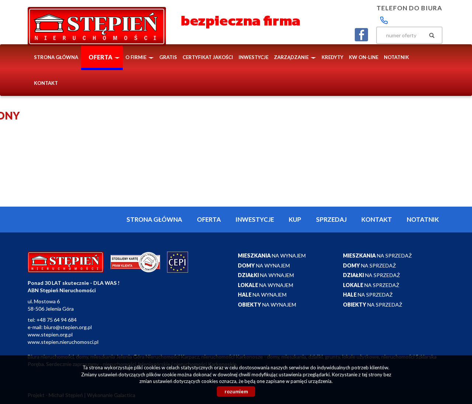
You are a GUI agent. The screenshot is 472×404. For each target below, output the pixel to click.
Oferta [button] (101, 57)
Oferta (209, 219)
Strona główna (56, 57)
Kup (295, 219)
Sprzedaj (331, 219)
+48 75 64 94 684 (57, 320)
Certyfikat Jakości (208, 57)
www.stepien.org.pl (50, 334)
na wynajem (272, 255)
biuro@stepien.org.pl (68, 327)
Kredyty (332, 57)
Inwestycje (253, 57)
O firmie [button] (136, 57)
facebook (361, 34)
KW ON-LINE (363, 57)
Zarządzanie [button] (292, 57)
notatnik (396, 57)
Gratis (168, 57)
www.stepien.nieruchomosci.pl (63, 342)
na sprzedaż (377, 255)
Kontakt (46, 83)
